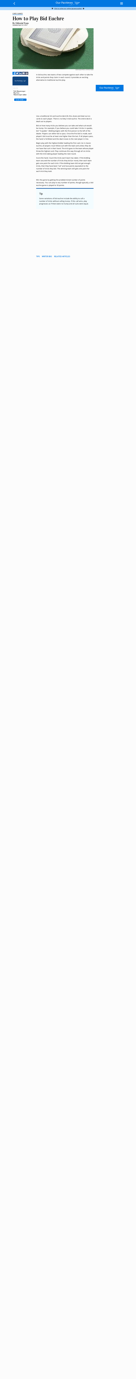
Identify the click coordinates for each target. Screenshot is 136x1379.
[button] (14, 3)
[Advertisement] (65, 100)
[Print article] (26, 73)
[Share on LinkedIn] (20, 73)
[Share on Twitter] (17, 73)
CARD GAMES (17, 13)
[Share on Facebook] (13, 73)
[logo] (68, 3)
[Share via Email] (23, 73)
